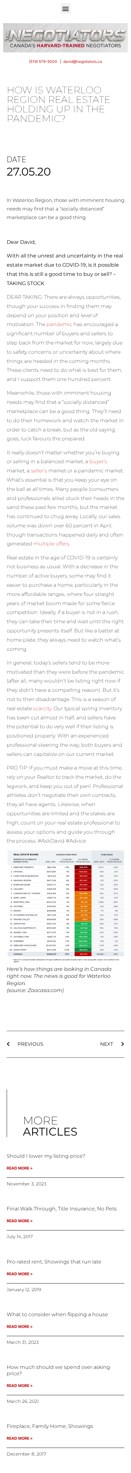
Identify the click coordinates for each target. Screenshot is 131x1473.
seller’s (39, 471)
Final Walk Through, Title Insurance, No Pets (62, 1209)
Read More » (20, 1168)
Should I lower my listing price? (46, 1156)
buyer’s (98, 461)
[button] (65, 8)
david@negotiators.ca (82, 61)
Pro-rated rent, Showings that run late (54, 1262)
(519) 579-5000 (43, 61)
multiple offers (51, 544)
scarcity (42, 708)
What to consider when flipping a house (57, 1314)
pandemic (59, 324)
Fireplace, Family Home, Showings (50, 1426)
